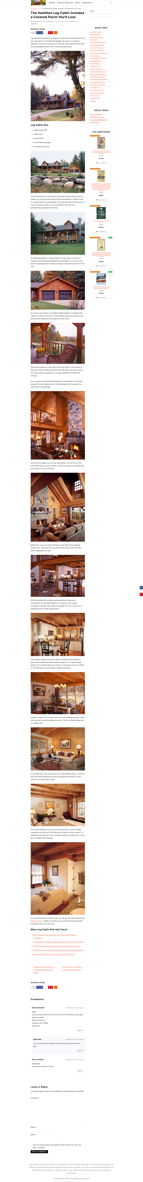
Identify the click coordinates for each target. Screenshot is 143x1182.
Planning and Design (96, 37)
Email (33, 1134)
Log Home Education (96, 90)
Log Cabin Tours (36, 8)
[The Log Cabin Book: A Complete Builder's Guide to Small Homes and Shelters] (101, 143)
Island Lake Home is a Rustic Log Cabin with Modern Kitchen (57, 946)
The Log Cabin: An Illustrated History (101, 221)
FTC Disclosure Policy (97, 117)
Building (52, 3)
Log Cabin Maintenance (97, 82)
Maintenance (87, 3)
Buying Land (94, 40)
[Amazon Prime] (101, 155)
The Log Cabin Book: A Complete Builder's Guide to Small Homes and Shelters (101, 152)
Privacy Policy (94, 122)
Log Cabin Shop (95, 35)
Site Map (93, 101)
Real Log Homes (37, 921)
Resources (69, 3)
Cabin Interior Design (97, 45)
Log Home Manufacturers (98, 72)
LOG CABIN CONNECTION (98, 120)
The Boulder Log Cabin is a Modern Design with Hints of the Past (58, 942)
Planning (60, 3)
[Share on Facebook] (141, 587)
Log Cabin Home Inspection (99, 53)
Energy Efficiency (95, 61)
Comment (35, 1098)
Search (92, 11)
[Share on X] (45, 32)
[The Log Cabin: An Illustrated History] (101, 213)
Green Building (95, 63)
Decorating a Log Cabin (97, 77)
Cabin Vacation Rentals (97, 85)
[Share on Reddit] (55, 32)
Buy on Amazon (102, 162)
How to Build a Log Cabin (98, 58)
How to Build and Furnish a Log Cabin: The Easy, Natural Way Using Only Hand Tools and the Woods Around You (101, 254)
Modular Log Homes (96, 69)
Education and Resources (98, 74)
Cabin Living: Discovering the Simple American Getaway (101, 287)
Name (33, 1127)
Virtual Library (95, 96)
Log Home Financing (96, 48)
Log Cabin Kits (95, 66)
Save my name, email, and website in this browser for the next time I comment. (57, 1146)
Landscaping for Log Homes (99, 79)
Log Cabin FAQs (95, 98)
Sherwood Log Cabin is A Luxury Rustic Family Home (53, 954)
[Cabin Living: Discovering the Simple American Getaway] (101, 279)
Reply (80, 1030)
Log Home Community (97, 93)
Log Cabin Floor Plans (97, 50)
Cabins (77, 3)
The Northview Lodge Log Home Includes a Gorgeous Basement (58, 950)
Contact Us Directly (96, 114)
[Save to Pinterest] (141, 594)
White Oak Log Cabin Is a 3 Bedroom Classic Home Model (43, 970)
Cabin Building (95, 56)
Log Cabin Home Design (97, 42)
